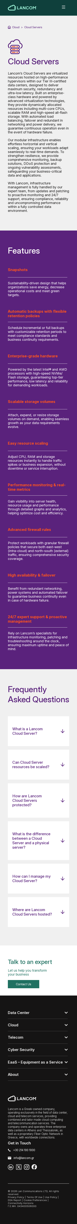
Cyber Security (21, 1049)
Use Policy (51, 1197)
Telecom (15, 1037)
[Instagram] (26, 1167)
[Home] (9, 27)
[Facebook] (34, 1167)
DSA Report (14, 1200)
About (13, 1074)
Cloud (15, 27)
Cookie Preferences (35, 1200)
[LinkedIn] (11, 1167)
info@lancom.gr (24, 1158)
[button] (63, 8)
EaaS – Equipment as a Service (35, 1062)
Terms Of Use (34, 1197)
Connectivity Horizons (20, 1203)
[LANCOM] (22, 7)
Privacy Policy (16, 1197)
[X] (18, 1167)
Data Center (19, 1012)
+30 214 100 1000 (24, 1150)
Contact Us (23, 984)
